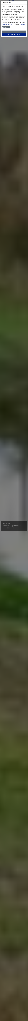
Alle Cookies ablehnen (14, 31)
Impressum (22, 24)
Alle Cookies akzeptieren (14, 34)
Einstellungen (5, 27)
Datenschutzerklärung (7, 24)
